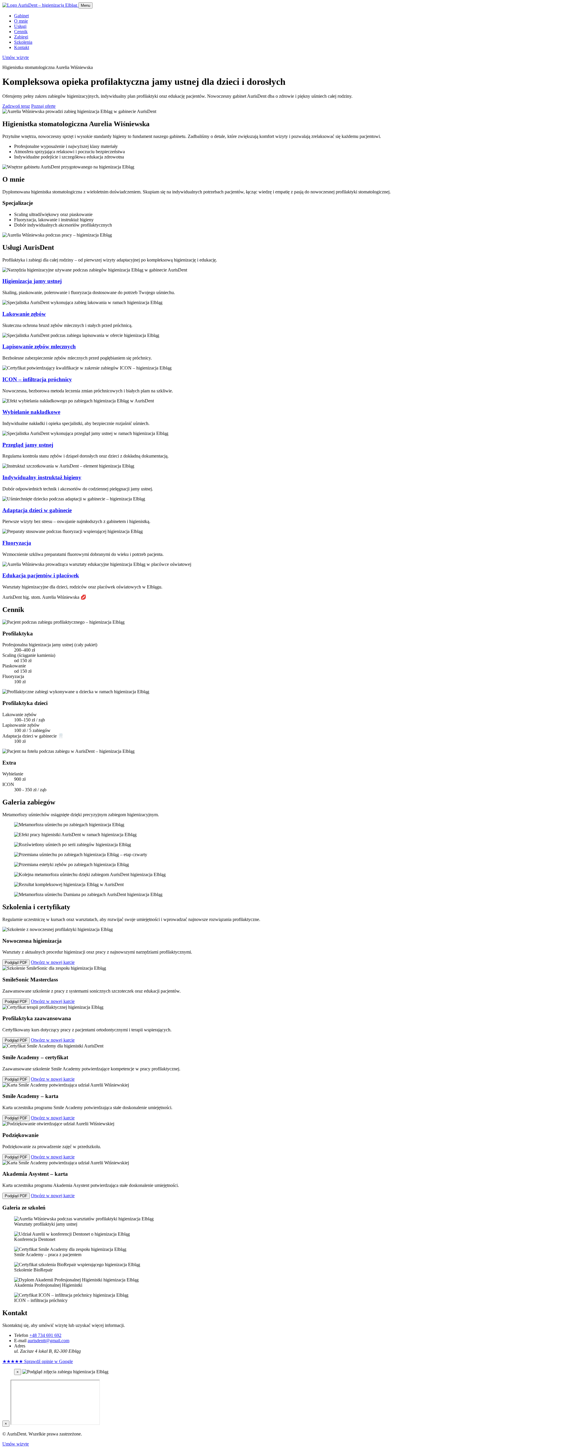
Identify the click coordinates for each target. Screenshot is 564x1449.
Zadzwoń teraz (16, 106)
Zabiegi (21, 36)
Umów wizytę (15, 57)
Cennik (21, 31)
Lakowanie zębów (24, 314)
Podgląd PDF (16, 962)
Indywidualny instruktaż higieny (41, 477)
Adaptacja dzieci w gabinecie (37, 510)
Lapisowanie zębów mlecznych (39, 346)
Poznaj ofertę (43, 106)
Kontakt (21, 47)
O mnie (21, 20)
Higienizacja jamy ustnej (32, 281)
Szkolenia (23, 42)
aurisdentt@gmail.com (48, 1340)
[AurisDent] (40, 5)
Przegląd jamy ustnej (27, 445)
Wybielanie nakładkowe (31, 412)
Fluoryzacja (16, 543)
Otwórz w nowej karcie (53, 962)
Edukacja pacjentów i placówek (40, 575)
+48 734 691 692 (45, 1335)
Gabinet (21, 15)
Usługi (20, 26)
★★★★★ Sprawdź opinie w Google (37, 1361)
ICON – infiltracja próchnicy (37, 379)
